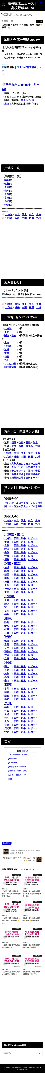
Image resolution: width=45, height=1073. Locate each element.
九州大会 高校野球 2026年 (17, 754)
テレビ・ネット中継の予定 (26, 467)
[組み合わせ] (12, 763)
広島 (6, 670)
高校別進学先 (33, 474)
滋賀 (6, 641)
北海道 (8, 214)
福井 (6, 614)
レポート (33, 538)
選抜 (6, 103)
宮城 (6, 556)
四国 (31, 218)
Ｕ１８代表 (36, 503)
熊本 (6, 190)
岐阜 (6, 629)
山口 (6, 680)
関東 (24, 214)
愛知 (6, 626)
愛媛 (6, 695)
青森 (6, 542)
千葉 (6, 585)
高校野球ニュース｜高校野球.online (22, 5)
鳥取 (6, 673)
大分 (6, 194)
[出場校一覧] (12, 759)
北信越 (8, 218)
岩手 (6, 545)
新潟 (6, 603)
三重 (6, 633)
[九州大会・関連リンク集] (17, 771)
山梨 (6, 578)
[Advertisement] (22, 134)
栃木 (6, 571)
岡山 (6, 666)
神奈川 (8, 588)
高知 (6, 699)
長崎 (6, 187)
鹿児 (6, 201)
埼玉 (6, 581)
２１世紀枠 (10, 363)
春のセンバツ (19, 470)
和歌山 (8, 651)
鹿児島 (29, 446)
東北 (17, 214)
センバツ (9, 503)
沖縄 (6, 204)
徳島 (6, 692)
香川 (6, 688)
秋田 (6, 549)
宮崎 (6, 197)
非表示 (24, 751)
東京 (31, 214)
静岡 (6, 622)
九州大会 (8, 843)
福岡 (6, 180)
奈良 (6, 648)
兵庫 (6, 658)
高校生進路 (17, 474)
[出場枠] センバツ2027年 (17, 767)
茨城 (6, 567)
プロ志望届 (36, 506)
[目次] (10, 779)
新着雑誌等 (17, 477)
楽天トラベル (28, 100)
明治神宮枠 (10, 367)
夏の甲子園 (34, 470)
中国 (24, 218)
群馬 (6, 574)
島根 (6, 677)
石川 (6, 610)
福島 (6, 559)
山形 (6, 552)
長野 (6, 600)
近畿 (17, 218)
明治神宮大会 (21, 506)
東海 (38, 214)
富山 (6, 607)
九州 (38, 218)
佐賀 (6, 183)
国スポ (8, 506)
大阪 (6, 655)
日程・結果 (20, 538)
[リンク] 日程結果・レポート (18, 775)
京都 (6, 644)
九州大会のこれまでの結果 (26, 463)
